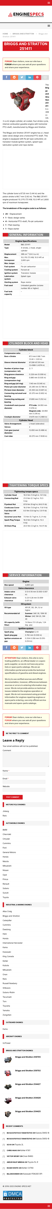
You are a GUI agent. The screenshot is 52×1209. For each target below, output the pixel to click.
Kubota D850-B (42, 1133)
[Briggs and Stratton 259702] (8, 1073)
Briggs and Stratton (11, 916)
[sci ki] (4, 1144)
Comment (7, 750)
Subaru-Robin (9, 992)
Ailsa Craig (7, 911)
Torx (5, 1001)
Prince (5, 879)
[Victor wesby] (4, 1156)
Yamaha (6, 1010)
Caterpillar (7, 920)
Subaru (6, 888)
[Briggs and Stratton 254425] (8, 1114)
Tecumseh (7, 997)
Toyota (6, 897)
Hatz (5, 934)
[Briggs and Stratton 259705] (8, 1060)
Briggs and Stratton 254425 (28, 1111)
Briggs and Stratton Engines (19, 1051)
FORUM (8, 64)
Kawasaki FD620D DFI (32, 1174)
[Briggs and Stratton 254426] (8, 1101)
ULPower (7, 1043)
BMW (5, 830)
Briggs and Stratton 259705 (28, 1057)
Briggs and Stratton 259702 (28, 1070)
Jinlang (6, 811)
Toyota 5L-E (33, 1162)
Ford (5, 848)
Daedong (7, 929)
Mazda (6, 861)
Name (5, 771)
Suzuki (6, 893)
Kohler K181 (25, 1150)
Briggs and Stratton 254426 (28, 1098)
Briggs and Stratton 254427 (28, 1084)
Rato (5, 815)
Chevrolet (7, 834)
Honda (5, 857)
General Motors (9, 852)
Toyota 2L (19, 1144)
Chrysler (6, 839)
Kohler (5, 961)
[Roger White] (4, 1168)
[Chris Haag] (4, 1150)
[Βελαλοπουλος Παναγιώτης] (4, 1133)
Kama (5, 947)
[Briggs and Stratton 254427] (8, 1087)
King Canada (8, 956)
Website (6, 786)
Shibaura (6, 988)
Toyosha (6, 1006)
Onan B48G (28, 1156)
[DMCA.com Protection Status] (13, 1199)
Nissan (6, 870)
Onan (5, 974)
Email (5, 778)
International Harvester (13, 943)
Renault (6, 884)
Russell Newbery (10, 983)
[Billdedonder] (4, 1174)
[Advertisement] (26, 169)
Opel (5, 875)
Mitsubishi (7, 866)
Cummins (7, 843)
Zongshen (7, 1015)
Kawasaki (7, 952)
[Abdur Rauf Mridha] (4, 1162)
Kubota (6, 965)
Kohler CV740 (27, 1168)
